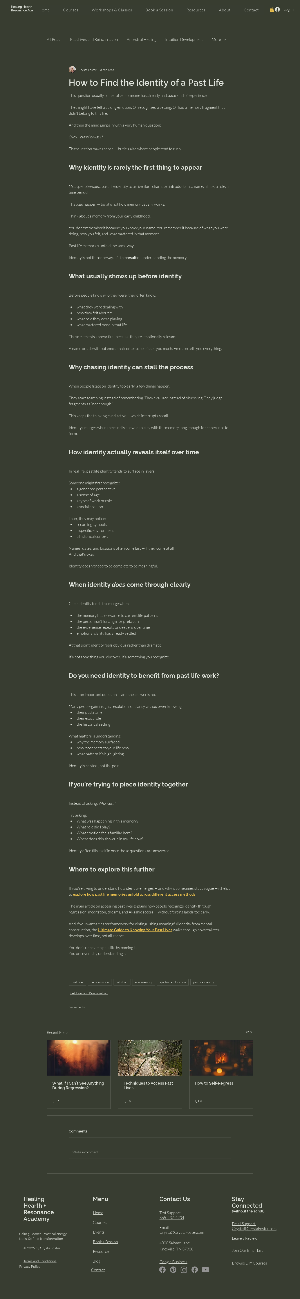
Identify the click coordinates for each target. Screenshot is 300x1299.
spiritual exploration (173, 982)
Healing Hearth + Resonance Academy (26, 8)
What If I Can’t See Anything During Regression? (78, 1085)
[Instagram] (184, 1269)
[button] (272, 9)
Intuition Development (184, 39)
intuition (122, 982)
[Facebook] (162, 1269)
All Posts (54, 39)
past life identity (203, 982)
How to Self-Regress (214, 1083)
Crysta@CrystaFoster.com (181, 1232)
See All (249, 1032)
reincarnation (100, 982)
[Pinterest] (173, 1269)
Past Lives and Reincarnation (94, 39)
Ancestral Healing (141, 39)
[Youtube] (205, 1269)
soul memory (143, 982)
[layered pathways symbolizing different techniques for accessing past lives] (150, 1058)
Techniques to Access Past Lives (148, 1085)
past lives (77, 982)
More (216, 39)
